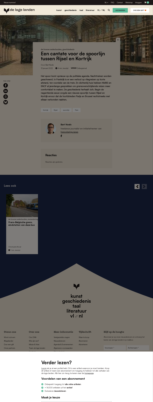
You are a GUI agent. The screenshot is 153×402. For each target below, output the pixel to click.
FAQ (112, 2)
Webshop (129, 2)
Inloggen (138, 2)
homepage (89, 373)
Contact (120, 2)
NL (106, 2)
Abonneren (120, 10)
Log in (43, 368)
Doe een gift (139, 10)
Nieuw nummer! (10, 2)
